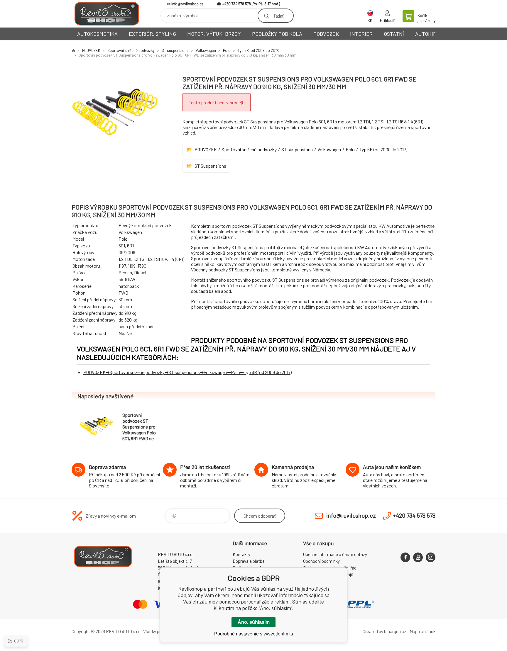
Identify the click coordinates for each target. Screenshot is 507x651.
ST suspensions (175, 50)
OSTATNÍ (394, 33)
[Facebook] (405, 557)
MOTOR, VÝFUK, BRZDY (214, 33)
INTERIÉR (361, 33)
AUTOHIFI (426, 33)
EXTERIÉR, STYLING (152, 33)
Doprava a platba (249, 561)
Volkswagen (206, 50)
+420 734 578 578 (236, 3)
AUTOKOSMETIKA (97, 33)
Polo (227, 50)
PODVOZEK (326, 33)
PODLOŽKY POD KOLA (277, 33)
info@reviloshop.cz (187, 3)
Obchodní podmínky (321, 561)
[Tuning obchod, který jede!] (73, 50)
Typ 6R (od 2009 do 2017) (258, 50)
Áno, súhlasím (254, 622)
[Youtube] (418, 557)
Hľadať (277, 15)
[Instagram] (430, 557)
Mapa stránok (422, 631)
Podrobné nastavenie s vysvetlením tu (253, 633)
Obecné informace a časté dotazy (335, 554)
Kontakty (241, 554)
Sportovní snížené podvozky (131, 50)
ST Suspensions (210, 166)
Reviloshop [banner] (107, 13)
